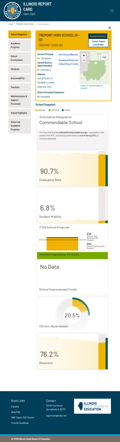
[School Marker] (96, 63)
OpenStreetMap (95, 85)
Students (15, 68)
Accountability (18, 78)
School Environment (17, 58)
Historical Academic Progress (15, 125)
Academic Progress (15, 45)
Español (15, 406)
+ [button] (84, 55)
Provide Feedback (20, 422)
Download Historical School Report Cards (68, 62)
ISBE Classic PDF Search (22, 417)
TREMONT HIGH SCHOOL (25, 24)
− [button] (84, 60)
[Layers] (104, 56)
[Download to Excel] (110, 27)
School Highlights (19, 112)
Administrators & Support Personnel (19, 100)
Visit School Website (68, 54)
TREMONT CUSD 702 (50, 45)
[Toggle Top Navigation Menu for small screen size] (112, 11)
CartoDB (83, 88)
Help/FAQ (15, 411)
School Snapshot (19, 34)
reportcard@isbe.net (56, 415)
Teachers (15, 87)
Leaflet (82, 85)
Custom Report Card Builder (98, 43)
